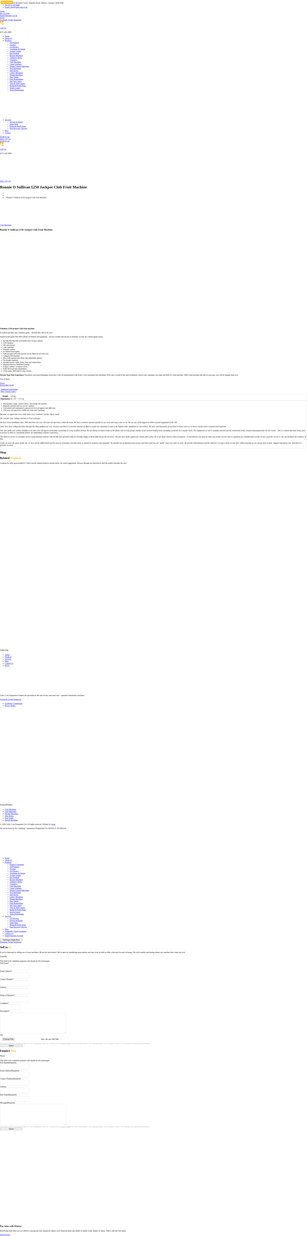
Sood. (53, 824)
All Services (14, 918)
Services (8, 916)
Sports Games (15, 912)
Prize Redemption (16, 903)
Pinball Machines (16, 899)
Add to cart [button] (14, 489)
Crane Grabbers (16, 888)
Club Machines (6, 225)
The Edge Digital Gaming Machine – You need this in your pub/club (153, 523)
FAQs (2, 18)
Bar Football (14, 877)
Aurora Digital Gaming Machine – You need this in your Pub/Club (153, 568)
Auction (13, 869)
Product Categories (17, 865)
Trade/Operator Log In (8, 16)
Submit (11, 1046)
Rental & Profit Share (18, 910)
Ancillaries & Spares (17, 873)
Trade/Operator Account (14, 936)
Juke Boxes (14, 895)
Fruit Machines (15, 893)
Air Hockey (14, 871)
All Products (14, 867)
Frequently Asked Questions (15, 931)
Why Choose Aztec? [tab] (8, 391)
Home (7, 858)
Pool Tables (14, 901)
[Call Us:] (2, 24)
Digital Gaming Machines (19, 890)
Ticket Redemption (17, 914)
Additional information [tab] (9, 389)
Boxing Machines (16, 880)
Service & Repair (16, 921)
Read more (14, 530)
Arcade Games (15, 875)
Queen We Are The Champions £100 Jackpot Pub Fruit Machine (154, 613)
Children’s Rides (16, 882)
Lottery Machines (16, 897)
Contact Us (9, 934)
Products (8, 862)
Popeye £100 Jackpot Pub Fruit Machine (153, 478)
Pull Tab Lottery (16, 906)
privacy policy (66, 1043)
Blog (7, 929)
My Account (4, 13)
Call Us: (3, 28)
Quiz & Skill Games (17, 908)
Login (2, 11)
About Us (8, 860)
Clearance (13, 884)
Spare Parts (14, 923)
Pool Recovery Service (18, 927)
